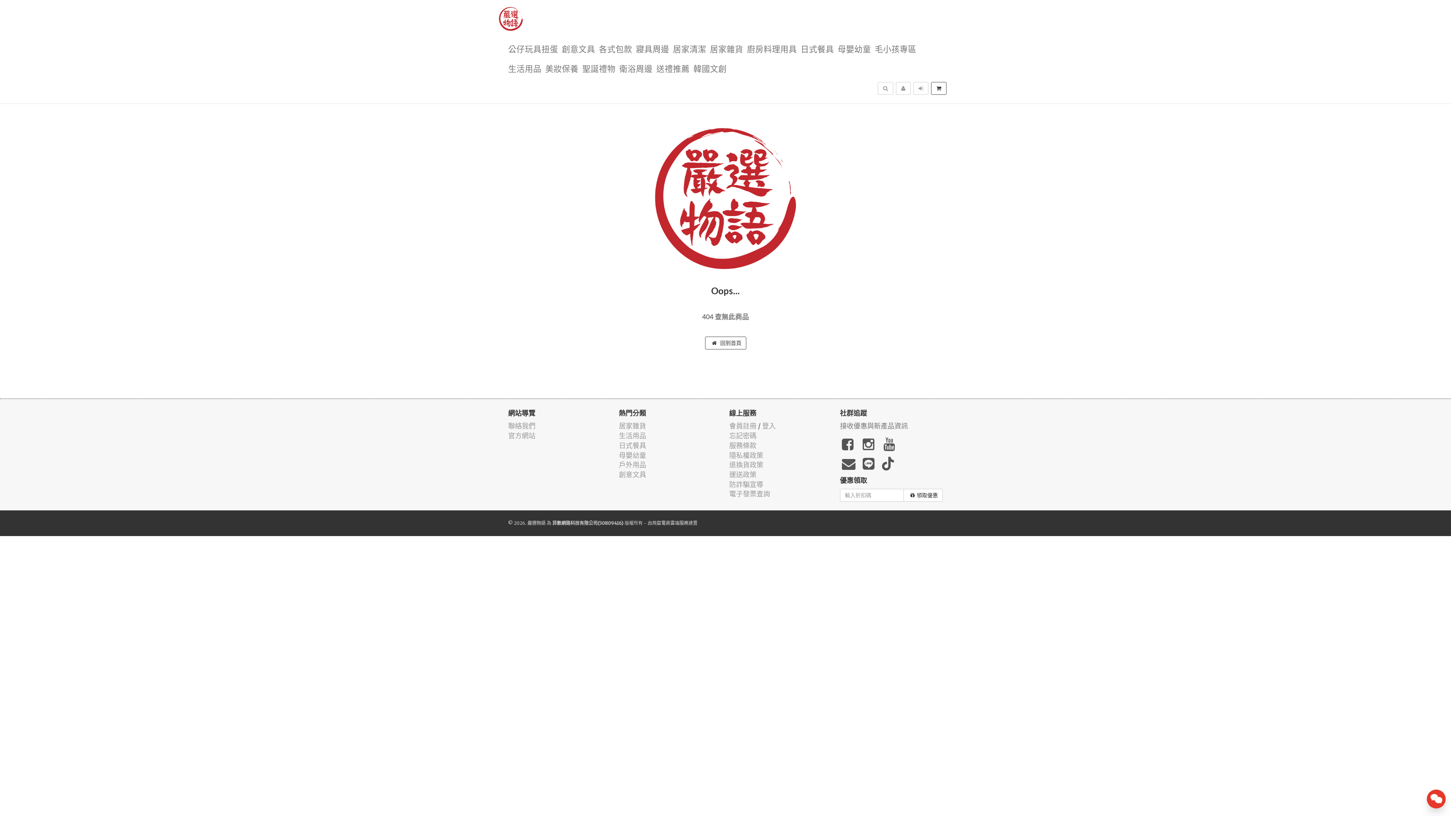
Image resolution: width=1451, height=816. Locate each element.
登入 (769, 426)
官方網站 (521, 435)
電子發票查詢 (749, 494)
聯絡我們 (521, 426)
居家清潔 (689, 50)
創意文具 (578, 50)
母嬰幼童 (854, 50)
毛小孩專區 (895, 50)
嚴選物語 (536, 523)
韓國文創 (710, 69)
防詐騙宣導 (746, 484)
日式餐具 (817, 50)
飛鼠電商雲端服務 (670, 523)
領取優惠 (927, 495)
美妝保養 (562, 69)
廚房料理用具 (772, 50)
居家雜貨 (726, 50)
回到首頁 (730, 343)
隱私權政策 (746, 455)
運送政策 (742, 474)
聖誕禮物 (599, 69)
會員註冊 (742, 426)
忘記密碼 (742, 435)
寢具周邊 (652, 50)
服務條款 (742, 445)
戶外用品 (632, 465)
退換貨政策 (746, 465)
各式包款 (615, 50)
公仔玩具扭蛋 (533, 50)
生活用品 (524, 69)
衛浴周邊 (636, 69)
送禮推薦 (673, 69)
